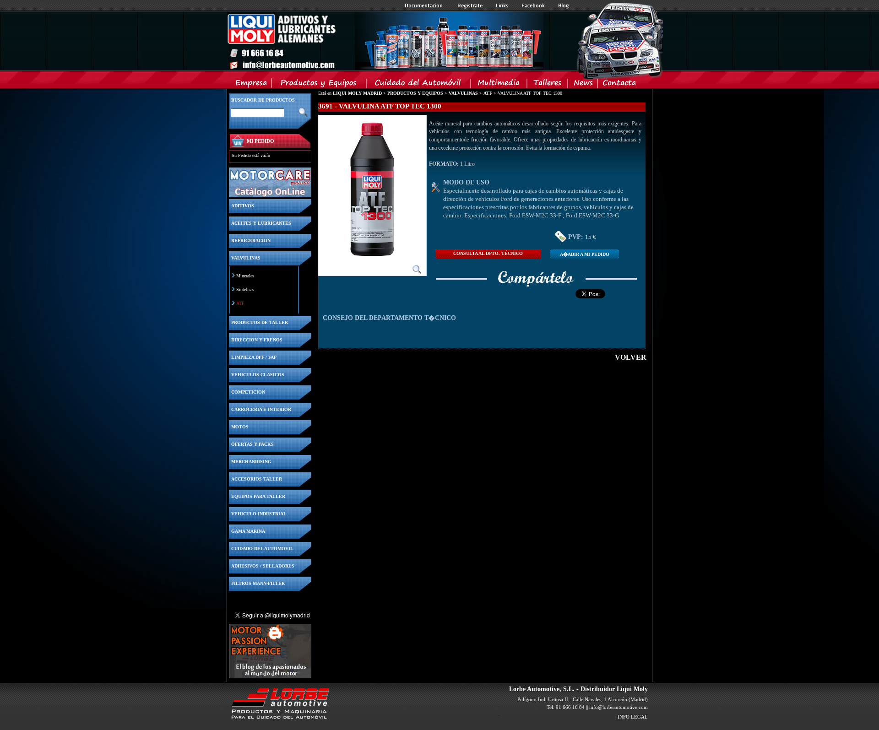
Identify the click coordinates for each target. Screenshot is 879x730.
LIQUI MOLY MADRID (357, 93)
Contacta (619, 84)
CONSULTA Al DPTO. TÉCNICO (488, 253)
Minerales (245, 275)
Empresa (251, 84)
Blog (564, 5)
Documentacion (424, 5)
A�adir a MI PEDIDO (584, 254)
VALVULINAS (463, 93)
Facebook (533, 5)
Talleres (547, 84)
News (583, 84)
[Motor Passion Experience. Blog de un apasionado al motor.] (270, 676)
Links (502, 5)
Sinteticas (245, 289)
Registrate (470, 5)
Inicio (385, 40)
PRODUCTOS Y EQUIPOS (415, 93)
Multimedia (499, 84)
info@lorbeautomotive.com (618, 707)
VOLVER (630, 357)
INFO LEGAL (633, 716)
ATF (240, 303)
